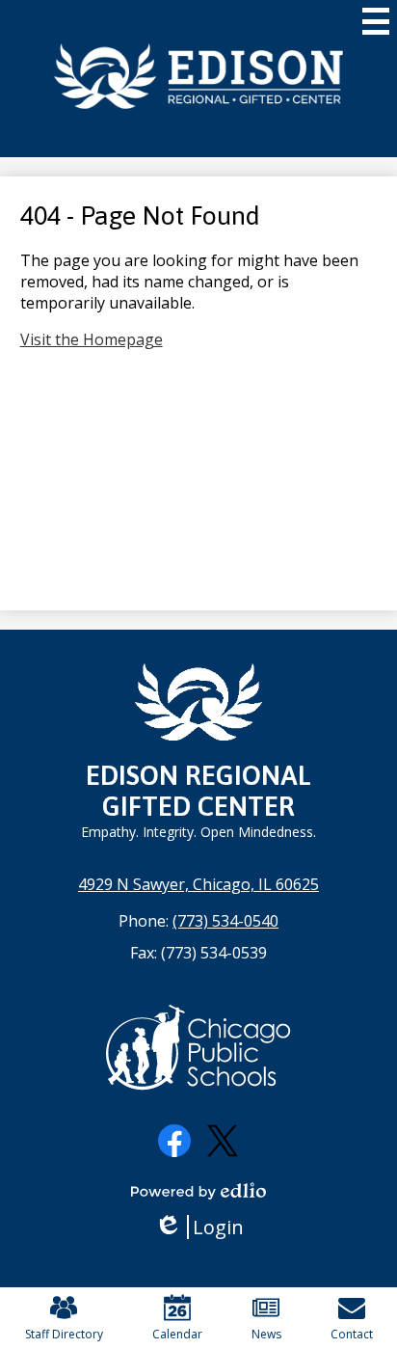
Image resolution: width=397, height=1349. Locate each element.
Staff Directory (64, 1334)
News (266, 1334)
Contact (352, 1334)
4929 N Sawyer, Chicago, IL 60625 (198, 884)
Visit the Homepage (91, 339)
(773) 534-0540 (225, 920)
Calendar (177, 1334)
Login (206, 1227)
